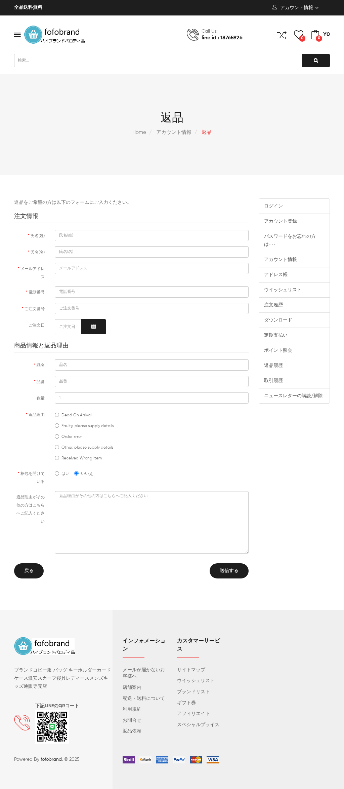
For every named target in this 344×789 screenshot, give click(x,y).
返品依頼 (132, 731)
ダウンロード (278, 320)
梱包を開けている (32, 478)
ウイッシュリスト (283, 290)
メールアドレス (32, 273)
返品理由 (37, 415)
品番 (41, 382)
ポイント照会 (278, 350)
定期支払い (276, 335)
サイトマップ (191, 670)
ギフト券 (186, 703)
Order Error (71, 437)
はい (65, 474)
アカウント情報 (173, 132)
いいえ (87, 474)
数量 (41, 399)
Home (139, 132)
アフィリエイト (193, 713)
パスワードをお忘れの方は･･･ (290, 240)
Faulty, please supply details (87, 426)
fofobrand (51, 759)
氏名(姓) (38, 236)
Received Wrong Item (81, 458)
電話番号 (37, 293)
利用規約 (132, 709)
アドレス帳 (276, 274)
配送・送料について (144, 698)
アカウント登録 (280, 221)
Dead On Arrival (76, 415)
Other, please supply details (87, 448)
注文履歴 (273, 305)
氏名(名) (38, 253)
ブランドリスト (193, 691)
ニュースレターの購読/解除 (293, 395)
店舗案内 (132, 687)
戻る (29, 570)
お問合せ (132, 720)
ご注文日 (37, 326)
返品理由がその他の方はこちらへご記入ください (30, 509)
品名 (41, 366)
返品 (206, 132)
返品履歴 (273, 365)
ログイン (273, 206)
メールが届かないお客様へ (144, 673)
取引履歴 (273, 380)
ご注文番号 (35, 309)
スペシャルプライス (198, 724)
